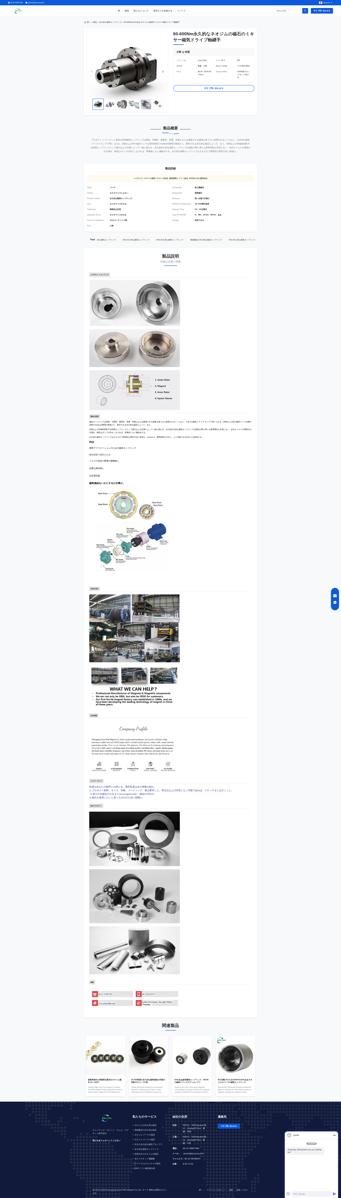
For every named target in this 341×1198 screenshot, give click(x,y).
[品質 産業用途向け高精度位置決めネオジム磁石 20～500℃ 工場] (105, 1055)
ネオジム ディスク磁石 (145, 1139)
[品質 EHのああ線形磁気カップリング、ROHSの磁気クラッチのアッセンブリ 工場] (192, 1055)
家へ (89, 22)
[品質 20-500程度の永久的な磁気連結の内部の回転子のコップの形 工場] (149, 1055)
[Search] (305, 10)
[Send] (334, 1194)
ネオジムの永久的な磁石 (146, 1125)
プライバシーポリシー (216, 1190)
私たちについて (141, 11)
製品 (127, 11)
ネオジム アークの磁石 (145, 1134)
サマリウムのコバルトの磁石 (148, 1163)
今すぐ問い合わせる (322, 11)
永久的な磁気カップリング (110, 22)
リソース (181, 11)
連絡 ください (242, 1190)
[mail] (335, 595)
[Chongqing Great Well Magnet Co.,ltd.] (18, 11)
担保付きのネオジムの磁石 (147, 1154)
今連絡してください (105, 1092)
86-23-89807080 (191, 1148)
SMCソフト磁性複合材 (145, 1168)
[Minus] (334, 1135)
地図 (231, 1190)
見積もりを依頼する (162, 11)
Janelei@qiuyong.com (36, 3)
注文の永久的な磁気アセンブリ (149, 1144)
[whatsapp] (335, 602)
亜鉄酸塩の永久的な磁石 (146, 1130)
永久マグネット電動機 (145, 1158)
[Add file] (288, 1194)
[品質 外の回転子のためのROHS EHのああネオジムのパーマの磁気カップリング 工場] (235, 1055)
